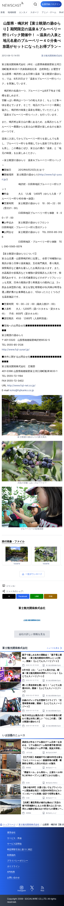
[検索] (35, 4)
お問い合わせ (13, 877)
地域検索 (12, 12)
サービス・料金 (14, 838)
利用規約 (11, 855)
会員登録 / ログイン (51, 4)
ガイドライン (13, 866)
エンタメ (23, 12)
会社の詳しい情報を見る (32, 634)
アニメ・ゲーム (49, 12)
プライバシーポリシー (17, 860)
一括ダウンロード (33, 574)
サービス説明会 (14, 843)
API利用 (11, 871)
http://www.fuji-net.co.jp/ (21, 385)
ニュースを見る (53, 648)
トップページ (9, 824)
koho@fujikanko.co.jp (22, 390)
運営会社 (11, 832)
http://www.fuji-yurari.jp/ (15, 349)
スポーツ (34, 12)
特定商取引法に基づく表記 (19, 849)
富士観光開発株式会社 (51, 55)
